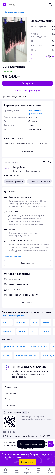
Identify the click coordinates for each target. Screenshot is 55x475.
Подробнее (27, 151)
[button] (27, 83)
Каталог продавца (14, 181)
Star (33, 331)
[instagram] (14, 432)
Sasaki (46, 322)
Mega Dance (20, 167)
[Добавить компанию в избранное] (49, 162)
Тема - (14, 412)
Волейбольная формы (26, 355)
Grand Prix (21, 322)
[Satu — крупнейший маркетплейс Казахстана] (4, 4)
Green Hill (8, 331)
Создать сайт (27, 462)
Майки (6, 355)
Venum (22, 331)
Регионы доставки (13, 256)
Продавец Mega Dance (13, 96)
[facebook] (9, 432)
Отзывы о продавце (39, 181)
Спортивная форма (13, 315)
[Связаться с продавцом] (50, 444)
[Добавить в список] (49, 56)
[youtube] (4, 432)
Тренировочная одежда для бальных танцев (25, 346)
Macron (6, 322)
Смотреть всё (27, 263)
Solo (35, 322)
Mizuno (45, 331)
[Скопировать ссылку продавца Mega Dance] (43, 162)
